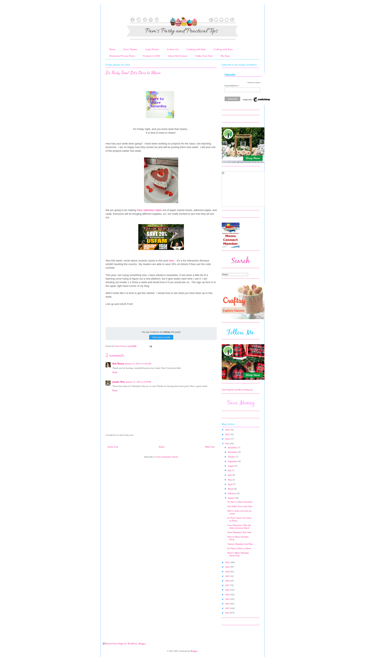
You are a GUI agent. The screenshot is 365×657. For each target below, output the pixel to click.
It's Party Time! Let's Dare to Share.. (239, 519)
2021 (227, 567)
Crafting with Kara (223, 49)
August (231, 466)
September (233, 461)
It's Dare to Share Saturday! (239, 501)
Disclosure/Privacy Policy (122, 56)
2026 (227, 429)
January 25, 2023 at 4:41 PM (138, 381)
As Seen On (173, 49)
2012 (227, 608)
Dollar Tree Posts (204, 56)
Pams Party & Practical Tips (111, 11)
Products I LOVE (151, 56)
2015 (227, 594)
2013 (227, 603)
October (232, 456)
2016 (227, 589)
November (233, 452)
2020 (227, 571)
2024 (227, 439)
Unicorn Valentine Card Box (240, 544)
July (230, 470)
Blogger (194, 651)
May (230, 479)
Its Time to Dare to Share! (239, 548)
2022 (227, 562)
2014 (227, 599)
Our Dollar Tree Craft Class (240, 506)
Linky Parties (152, 49)
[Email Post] (150, 346)
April (230, 484)
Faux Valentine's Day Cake (239, 532)
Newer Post (113, 446)
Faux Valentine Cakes (149, 210)
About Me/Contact (177, 56)
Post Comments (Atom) (167, 456)
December (233, 447)
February (232, 493)
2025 (227, 434)
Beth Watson (118, 363)
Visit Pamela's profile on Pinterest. (237, 389)
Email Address (232, 85)
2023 (227, 443)
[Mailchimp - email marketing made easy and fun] (256, 102)
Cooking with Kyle (196, 49)
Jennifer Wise (118, 381)
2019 (227, 576)
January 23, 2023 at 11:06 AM (138, 363)
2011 (227, 612)
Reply (114, 372)
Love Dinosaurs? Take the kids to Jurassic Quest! (239, 526)
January (231, 498)
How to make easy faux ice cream (239, 512)
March (231, 488)
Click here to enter (161, 337)
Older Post (210, 446)
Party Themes (130, 49)
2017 (227, 585)
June (230, 475)
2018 (227, 580)
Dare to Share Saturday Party (238, 538)
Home (112, 49)
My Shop (225, 56)
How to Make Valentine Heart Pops (238, 554)
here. (172, 260)
